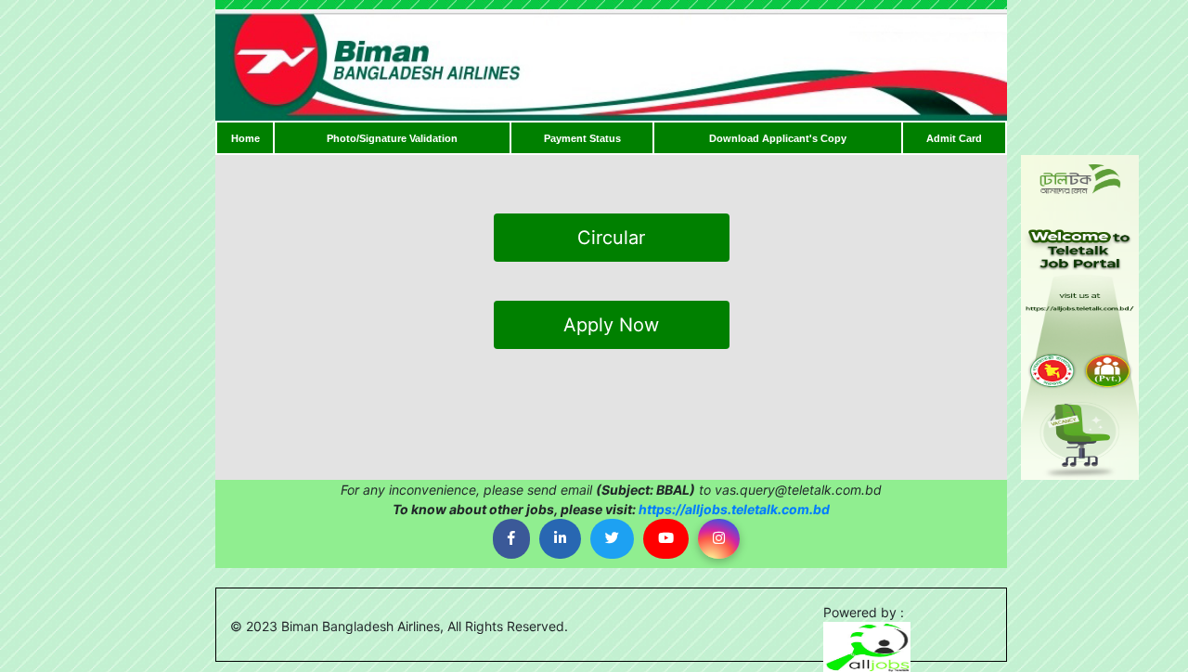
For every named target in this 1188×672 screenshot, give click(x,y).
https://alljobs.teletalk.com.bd (734, 509)
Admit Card (954, 138)
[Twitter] (612, 539)
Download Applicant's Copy (777, 138)
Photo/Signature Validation (392, 138)
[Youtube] (666, 539)
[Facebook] (511, 539)
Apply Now (611, 325)
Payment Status (582, 138)
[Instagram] (719, 539)
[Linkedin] (560, 539)
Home (245, 138)
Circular (611, 237)
